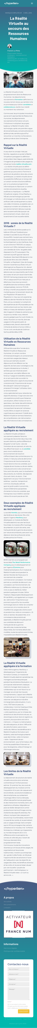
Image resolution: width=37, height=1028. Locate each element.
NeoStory (19, 517)
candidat (27, 449)
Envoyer (24, 1011)
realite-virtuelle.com (23, 164)
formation (19, 99)
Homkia (14, 512)
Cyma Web (22, 1023)
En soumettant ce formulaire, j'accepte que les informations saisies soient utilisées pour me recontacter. (18, 1006)
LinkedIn (7, 908)
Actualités (8, 901)
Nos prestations (10, 904)
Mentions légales (10, 948)
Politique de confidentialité (14, 951)
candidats (27, 104)
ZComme (16, 567)
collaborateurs (9, 107)
